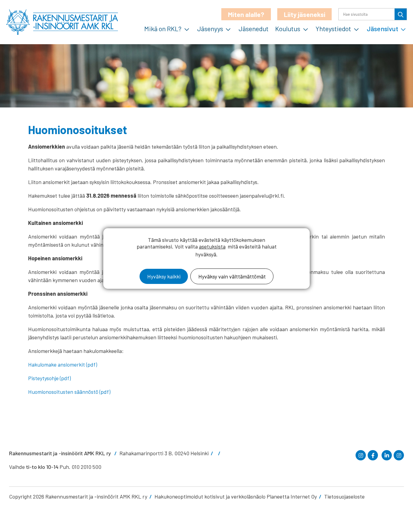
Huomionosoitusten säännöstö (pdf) (69, 391)
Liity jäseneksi (304, 14)
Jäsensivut (382, 28)
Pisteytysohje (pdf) (49, 378)
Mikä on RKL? (162, 28)
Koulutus (287, 28)
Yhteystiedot (333, 28)
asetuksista (212, 246)
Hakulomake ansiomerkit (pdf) (62, 364)
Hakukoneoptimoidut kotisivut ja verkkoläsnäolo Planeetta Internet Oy (235, 496)
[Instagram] (361, 455)
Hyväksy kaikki (163, 276)
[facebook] (373, 455)
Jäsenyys (210, 28)
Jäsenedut (253, 28)
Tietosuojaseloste (344, 496)
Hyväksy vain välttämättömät (232, 276)
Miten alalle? (246, 14)
